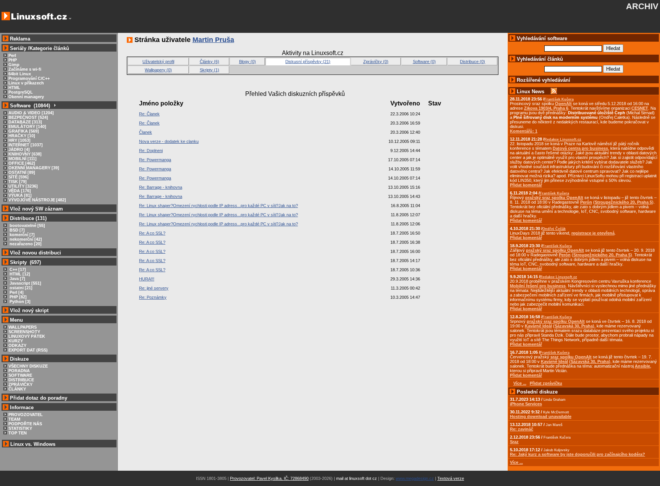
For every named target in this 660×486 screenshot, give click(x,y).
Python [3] (19, 301)
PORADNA (19, 370)
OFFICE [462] (21, 163)
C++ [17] (17, 269)
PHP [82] (17, 297)
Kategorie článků (49, 48)
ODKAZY (17, 345)
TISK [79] (17, 181)
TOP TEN (17, 433)
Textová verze (450, 478)
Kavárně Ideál (538, 326)
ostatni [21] (20, 287)
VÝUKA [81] (20, 195)
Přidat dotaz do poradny (37, 398)
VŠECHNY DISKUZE (28, 366)
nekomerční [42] (25, 239)
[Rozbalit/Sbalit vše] (54, 106)
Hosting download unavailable (540, 416)
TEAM (14, 419)
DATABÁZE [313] (25, 122)
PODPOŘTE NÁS (25, 423)
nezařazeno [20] (25, 243)
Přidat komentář (526, 185)
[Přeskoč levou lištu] (70, 18)
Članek (145, 132)
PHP (12, 60)
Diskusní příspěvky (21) (307, 61)
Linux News (530, 91)
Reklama (20, 39)
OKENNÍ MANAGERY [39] (33, 167)
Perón (586, 202)
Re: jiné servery (153, 288)
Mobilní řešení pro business (538, 286)
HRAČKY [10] (21, 135)
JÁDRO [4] (19, 149)
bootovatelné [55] (26, 225)
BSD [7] (16, 230)
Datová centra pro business (580, 148)
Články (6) (209, 61)
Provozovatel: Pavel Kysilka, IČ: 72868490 (269, 478)
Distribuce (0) (472, 61)
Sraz (514, 441)
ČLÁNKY (17, 389)
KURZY (15, 341)
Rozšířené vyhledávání (543, 80)
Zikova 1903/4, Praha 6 (546, 108)
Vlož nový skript (29, 310)
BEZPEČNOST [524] (28, 117)
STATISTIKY (20, 428)
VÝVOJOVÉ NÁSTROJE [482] (37, 200)
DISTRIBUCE (21, 379)
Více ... (516, 462)
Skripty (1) (209, 70)
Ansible (642, 366)
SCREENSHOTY (24, 331)
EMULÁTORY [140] (27, 126)
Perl (12, 55)
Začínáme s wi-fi (24, 69)
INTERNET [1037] (25, 145)
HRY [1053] (19, 140)
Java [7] (16, 278)
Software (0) (424, 61)
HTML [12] (19, 274)
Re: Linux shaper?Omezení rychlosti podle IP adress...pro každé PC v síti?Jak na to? (218, 205)
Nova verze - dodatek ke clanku (169, 141)
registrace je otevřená (593, 233)
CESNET (639, 108)
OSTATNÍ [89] (21, 172)
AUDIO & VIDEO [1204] (31, 112)
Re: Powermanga (155, 159)
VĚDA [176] (19, 190)
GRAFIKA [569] (23, 131)
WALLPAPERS (22, 327)
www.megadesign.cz (415, 478)
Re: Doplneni (151, 150)
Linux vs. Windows (32, 444)
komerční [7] (21, 234)
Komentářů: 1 (523, 131)
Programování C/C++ (29, 78)
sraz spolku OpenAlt (571, 357)
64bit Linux (19, 73)
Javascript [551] (24, 283)
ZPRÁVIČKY (20, 384)
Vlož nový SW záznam (36, 209)
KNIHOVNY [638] (25, 154)
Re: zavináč (521, 429)
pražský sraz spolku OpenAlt (554, 197)
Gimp (13, 64)
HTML (14, 87)
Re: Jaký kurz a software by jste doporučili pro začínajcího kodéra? (577, 454)
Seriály (18, 48)
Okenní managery (26, 96)
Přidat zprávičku (546, 383)
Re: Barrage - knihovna (160, 187)
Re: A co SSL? (152, 233)
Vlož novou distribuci (35, 253)
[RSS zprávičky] (554, 91)
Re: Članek (149, 114)
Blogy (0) (247, 61)
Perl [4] (16, 292)
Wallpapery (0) (158, 70)
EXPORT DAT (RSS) (28, 350)
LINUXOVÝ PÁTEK (26, 336)
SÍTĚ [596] (18, 177)
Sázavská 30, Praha (574, 326)
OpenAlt (563, 103)
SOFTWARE (20, 375)
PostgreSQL (20, 92)
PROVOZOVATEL (25, 414)
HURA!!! (146, 279)
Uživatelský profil (158, 61)
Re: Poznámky (153, 297)
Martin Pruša (213, 40)
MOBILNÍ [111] (22, 158)
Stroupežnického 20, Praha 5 (623, 202)
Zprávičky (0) (375, 61)
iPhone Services (526, 404)
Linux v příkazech (26, 83)
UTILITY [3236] (23, 186)
